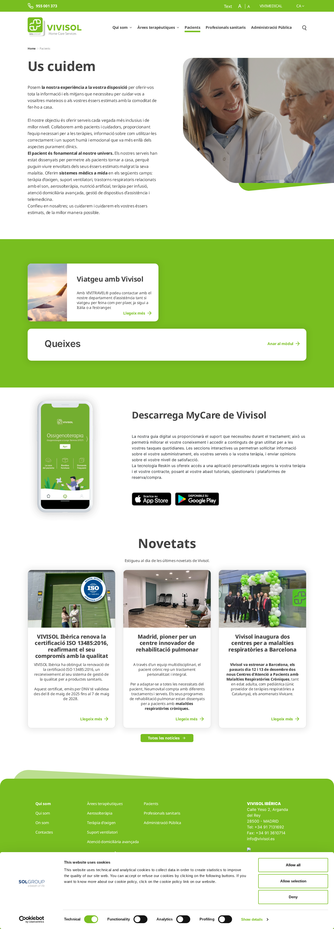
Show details (251, 919)
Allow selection (293, 881)
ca (299, 6)
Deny (293, 897)
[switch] (140, 919)
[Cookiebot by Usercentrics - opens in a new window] (31, 919)
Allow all (293, 865)
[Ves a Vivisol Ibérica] (54, 27)
